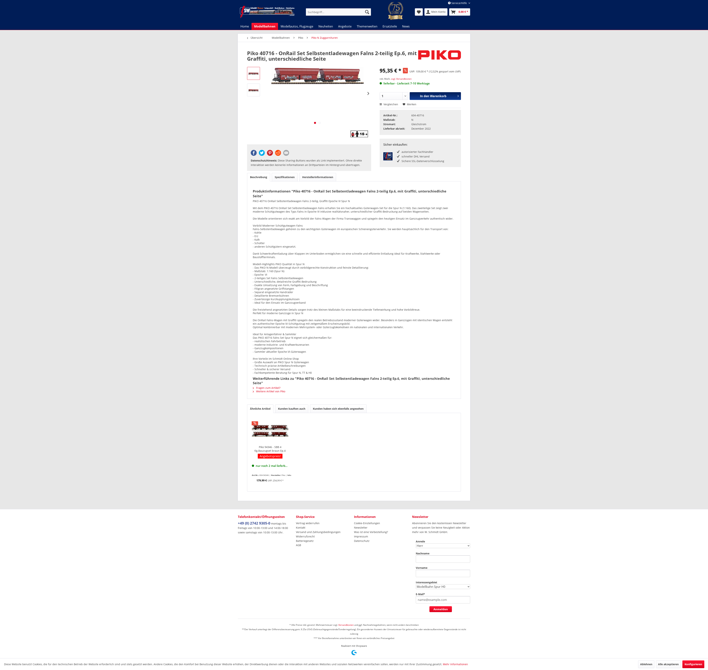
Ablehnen (646, 664)
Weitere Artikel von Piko (270, 391)
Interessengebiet (426, 582)
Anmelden (440, 609)
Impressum (361, 536)
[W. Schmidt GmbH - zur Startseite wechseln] (267, 12)
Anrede (420, 541)
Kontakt (300, 527)
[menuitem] (338, 12)
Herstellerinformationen (317, 177)
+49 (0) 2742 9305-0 (254, 523)
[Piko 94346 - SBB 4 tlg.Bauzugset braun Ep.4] (270, 430)
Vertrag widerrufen (308, 523)
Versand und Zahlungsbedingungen (318, 532)
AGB (298, 545)
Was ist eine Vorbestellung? (371, 532)
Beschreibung (258, 177)
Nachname (422, 553)
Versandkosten (346, 624)
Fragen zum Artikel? (267, 388)
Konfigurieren (693, 664)
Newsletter (360, 527)
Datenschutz (361, 541)
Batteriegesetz (305, 541)
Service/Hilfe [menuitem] (459, 3)
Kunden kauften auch (291, 408)
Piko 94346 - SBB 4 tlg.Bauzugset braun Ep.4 (270, 448)
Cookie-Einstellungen (367, 523)
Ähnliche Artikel (260, 408)
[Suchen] (367, 12)
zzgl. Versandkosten (401, 78)
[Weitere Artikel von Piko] (439, 56)
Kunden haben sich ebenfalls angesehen (338, 408)
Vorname (421, 568)
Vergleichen (390, 104)
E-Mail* (420, 594)
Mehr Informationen (455, 664)
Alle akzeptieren (668, 664)
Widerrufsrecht (305, 536)
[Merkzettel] (419, 12)
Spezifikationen (285, 177)
